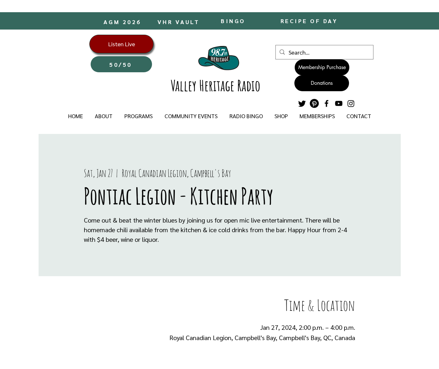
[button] (103, 116)
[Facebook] (326, 103)
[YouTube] (338, 103)
